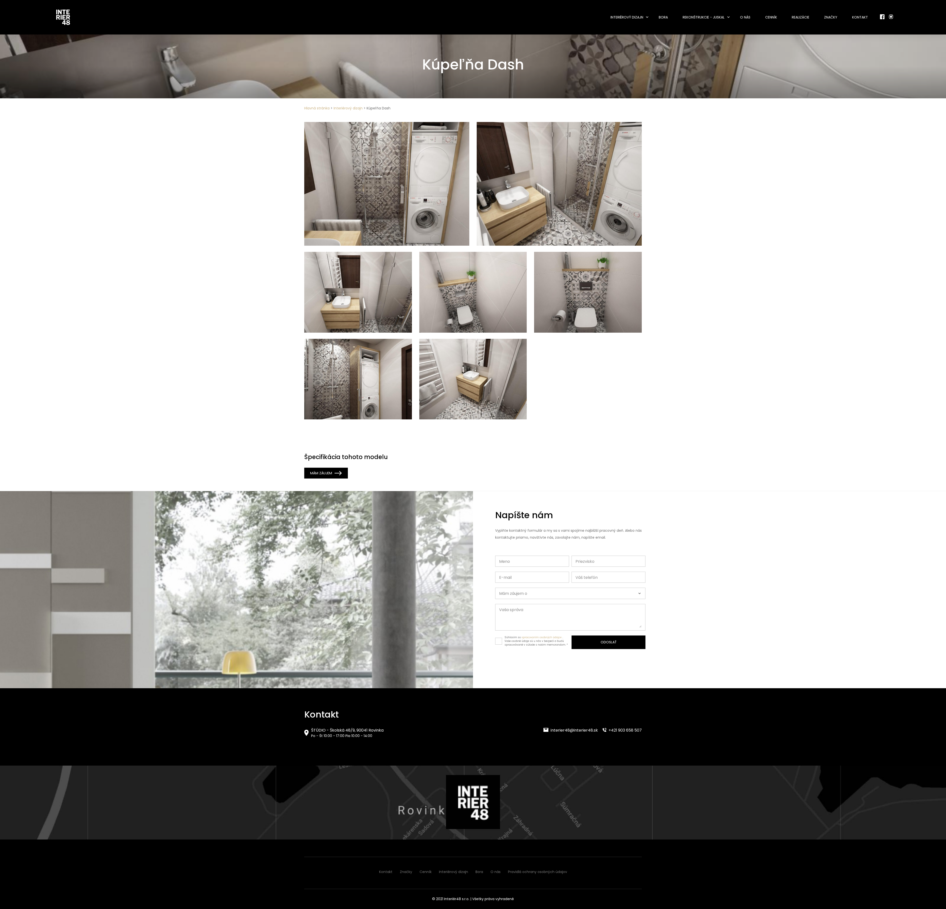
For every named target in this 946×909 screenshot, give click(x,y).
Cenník (771, 17)
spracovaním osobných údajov (542, 637)
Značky (830, 17)
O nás (745, 17)
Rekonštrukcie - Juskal (704, 17)
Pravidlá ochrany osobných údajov (537, 871)
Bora (663, 17)
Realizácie (800, 17)
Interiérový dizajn (626, 17)
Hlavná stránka (317, 108)
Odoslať (609, 642)
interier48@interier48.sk (574, 730)
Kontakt (860, 17)
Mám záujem (321, 473)
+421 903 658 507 (625, 730)
